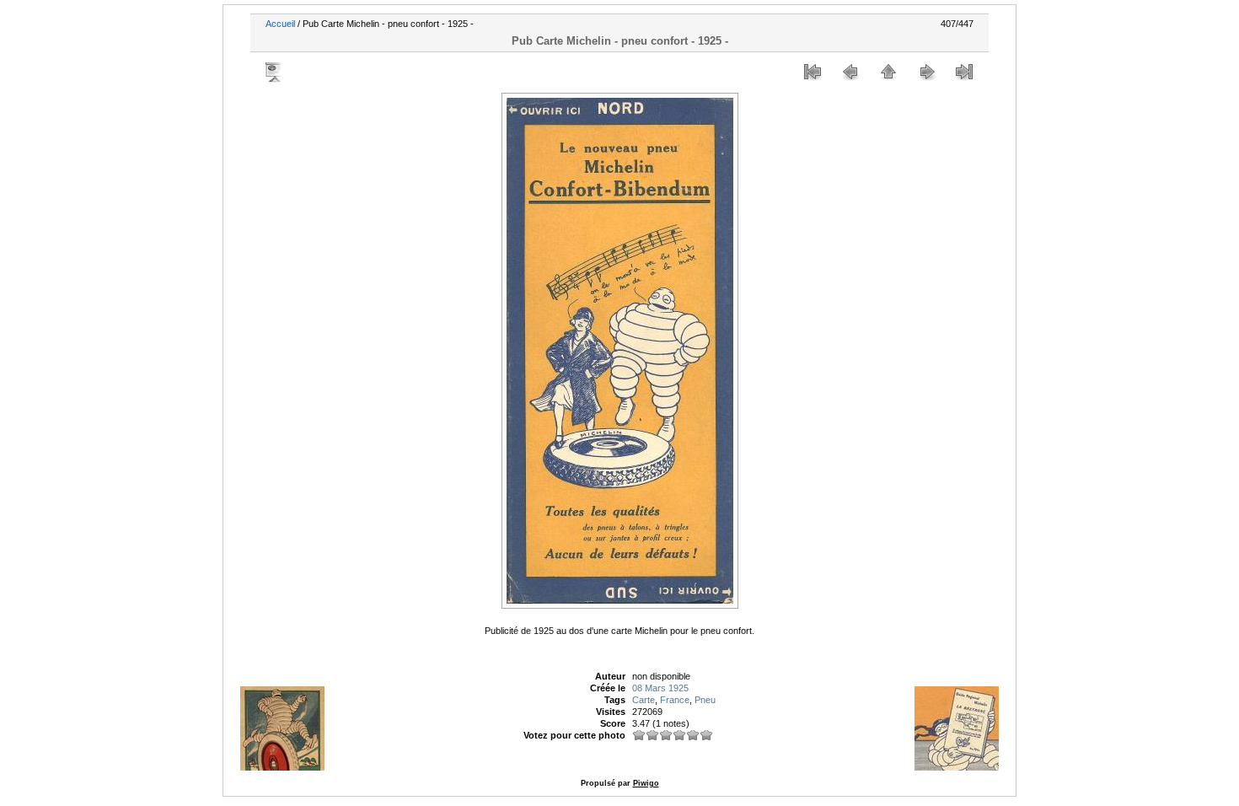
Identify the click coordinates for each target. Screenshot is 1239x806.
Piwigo (646, 783)
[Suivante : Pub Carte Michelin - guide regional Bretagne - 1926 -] (926, 72)
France (674, 700)
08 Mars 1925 (660, 688)
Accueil (280, 24)
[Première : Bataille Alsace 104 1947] (812, 72)
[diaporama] (274, 72)
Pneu (705, 700)
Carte (643, 700)
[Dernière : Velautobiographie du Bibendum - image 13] (964, 72)
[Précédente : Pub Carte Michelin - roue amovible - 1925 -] (850, 72)
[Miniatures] (888, 72)
